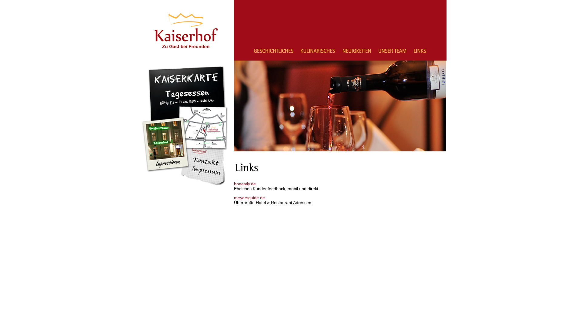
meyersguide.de (249, 197)
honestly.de (245, 183)
